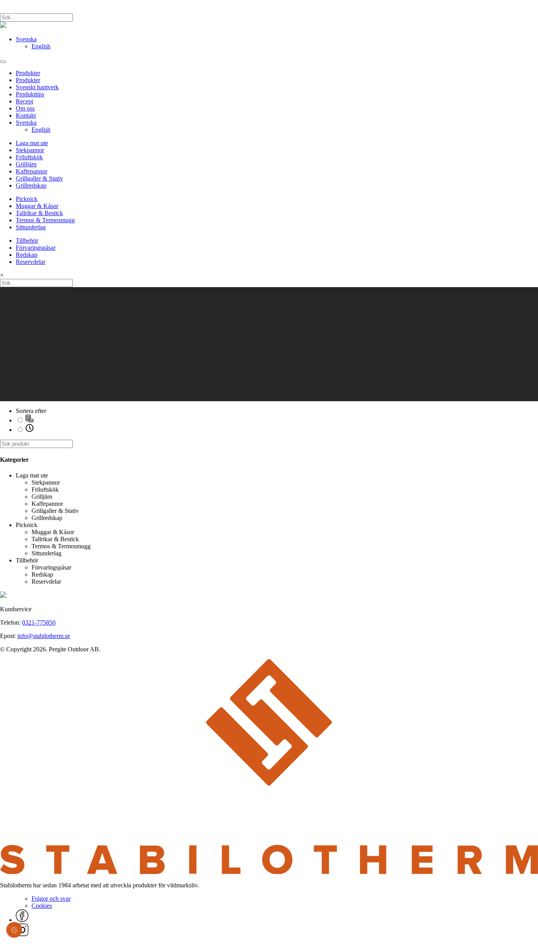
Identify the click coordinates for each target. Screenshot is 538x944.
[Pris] (29, 420)
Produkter (28, 73)
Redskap (26, 254)
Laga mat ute (32, 143)
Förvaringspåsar (36, 247)
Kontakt (26, 115)
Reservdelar (30, 261)
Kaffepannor (31, 171)
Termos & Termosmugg (45, 220)
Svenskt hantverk (37, 87)
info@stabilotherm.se (43, 635)
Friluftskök (29, 157)
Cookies (42, 905)
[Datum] (29, 429)
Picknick (26, 198)
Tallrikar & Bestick (39, 213)
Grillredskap (31, 185)
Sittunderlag (31, 227)
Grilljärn (26, 164)
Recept (24, 101)
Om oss (25, 108)
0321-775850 (39, 622)
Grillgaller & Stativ (39, 178)
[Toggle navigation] (3, 62)
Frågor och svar (51, 898)
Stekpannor (30, 150)
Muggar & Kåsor (37, 206)
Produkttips (30, 94)
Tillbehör (27, 240)
